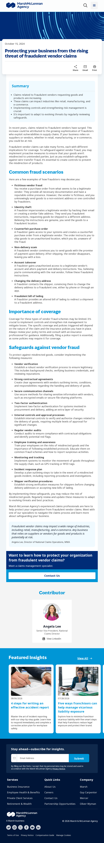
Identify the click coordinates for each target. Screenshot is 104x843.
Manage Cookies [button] (63, 835)
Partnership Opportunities (59, 803)
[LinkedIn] (38, 827)
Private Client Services (19, 798)
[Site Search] (85, 6)
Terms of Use (13, 835)
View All (82, 658)
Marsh (83, 786)
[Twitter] (20, 827)
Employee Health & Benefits (23, 792)
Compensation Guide (45, 835)
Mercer (84, 798)
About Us (50, 786)
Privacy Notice (27, 835)
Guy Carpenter (88, 792)
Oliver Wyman (88, 803)
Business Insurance (18, 786)
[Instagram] (14, 827)
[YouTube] (32, 827)
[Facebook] (26, 827)
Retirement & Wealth (19, 803)
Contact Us (50, 798)
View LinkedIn (53, 638)
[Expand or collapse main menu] (94, 5)
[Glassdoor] (8, 827)
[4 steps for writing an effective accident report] (31, 681)
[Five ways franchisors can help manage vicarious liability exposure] (78, 681)
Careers (48, 792)
